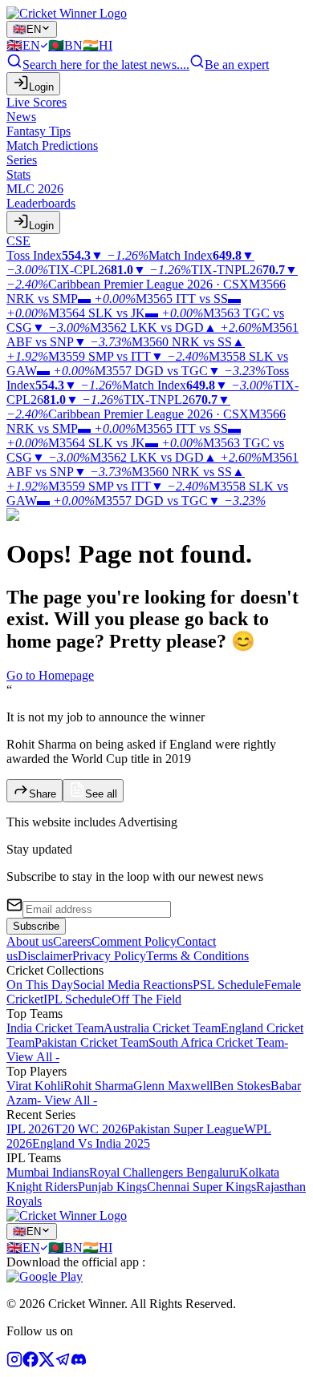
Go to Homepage (50, 675)
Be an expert (237, 64)
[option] (27, 45)
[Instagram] (14, 1363)
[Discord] (79, 1363)
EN (27, 29)
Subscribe (36, 926)
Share (42, 794)
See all (101, 794)
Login (41, 87)
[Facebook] (30, 1363)
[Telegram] (63, 1363)
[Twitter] (47, 1363)
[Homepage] (66, 13)
